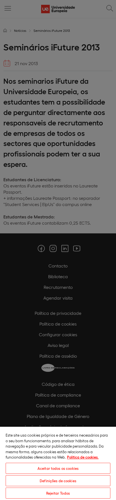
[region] (58, 463)
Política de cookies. (83, 457)
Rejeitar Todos (58, 493)
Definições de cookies (58, 481)
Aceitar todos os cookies (58, 468)
